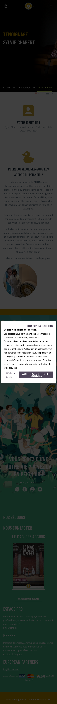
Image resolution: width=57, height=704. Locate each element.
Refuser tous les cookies (40, 325)
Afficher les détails (11, 375)
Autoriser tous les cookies (36, 375)
